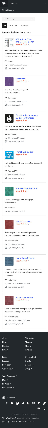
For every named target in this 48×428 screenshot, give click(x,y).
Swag (28, 369)
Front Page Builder (24, 152)
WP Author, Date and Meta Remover (25, 40)
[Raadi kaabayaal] (32, 19)
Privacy (5, 350)
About (4, 338)
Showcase (29, 338)
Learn (4, 357)
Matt (5, 380)
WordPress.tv (9, 369)
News (4, 342)
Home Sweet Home (25, 258)
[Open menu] (44, 3)
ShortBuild (20, 79)
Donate (29, 365)
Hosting (5, 346)
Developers (6, 365)
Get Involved (30, 357)
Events (28, 361)
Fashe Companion (24, 297)
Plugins (28, 346)
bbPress (6, 384)
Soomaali (11, 398)
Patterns (28, 350)
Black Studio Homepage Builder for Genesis (27, 116)
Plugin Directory (8, 10)
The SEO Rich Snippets (26, 188)
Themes (28, 342)
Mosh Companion (24, 221)
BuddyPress (8, 388)
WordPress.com (9, 376)
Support (5, 361)
